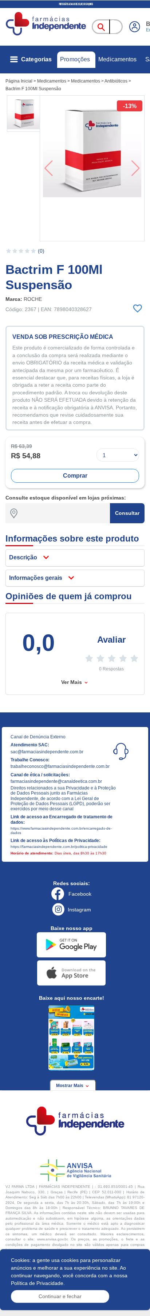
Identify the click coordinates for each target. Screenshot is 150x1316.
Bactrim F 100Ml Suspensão (33, 88)
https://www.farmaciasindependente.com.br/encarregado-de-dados (61, 830)
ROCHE (33, 299)
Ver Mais (72, 682)
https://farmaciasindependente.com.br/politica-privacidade (59, 847)
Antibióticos (115, 81)
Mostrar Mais (70, 1085)
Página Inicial (18, 81)
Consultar (127, 513)
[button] (24, 113)
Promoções (75, 59)
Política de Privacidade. (38, 1283)
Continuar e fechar (60, 1296)
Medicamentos (117, 59)
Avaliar (111, 639)
